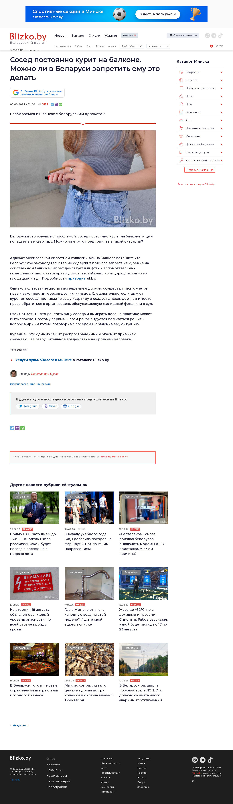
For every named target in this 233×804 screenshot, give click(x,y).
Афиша (112, 46)
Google (73, 406)
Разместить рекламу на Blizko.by (196, 184)
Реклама (53, 764)
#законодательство (22, 383)
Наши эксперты (58, 781)
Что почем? (108, 791)
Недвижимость (63, 46)
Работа (79, 46)
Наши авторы (56, 775)
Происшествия (110, 772)
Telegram (30, 406)
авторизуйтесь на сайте (114, 456)
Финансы (106, 758)
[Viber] (56, 104)
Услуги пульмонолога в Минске (43, 360)
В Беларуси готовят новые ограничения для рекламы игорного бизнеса (34, 690)
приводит (76, 278)
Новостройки (56, 787)
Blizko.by (197, 773)
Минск (141, 763)
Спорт (141, 782)
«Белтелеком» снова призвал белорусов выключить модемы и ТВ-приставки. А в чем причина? (142, 544)
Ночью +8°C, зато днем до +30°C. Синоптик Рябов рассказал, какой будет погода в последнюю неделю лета (33, 544)
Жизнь (105, 782)
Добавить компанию (183, 35)
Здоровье (143, 786)
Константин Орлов (44, 373)
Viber (53, 406)
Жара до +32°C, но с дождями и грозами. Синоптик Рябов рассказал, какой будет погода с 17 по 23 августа (143, 619)
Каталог (78, 35)
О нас (50, 758)
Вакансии (54, 770)
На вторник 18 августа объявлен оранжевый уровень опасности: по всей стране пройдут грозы (30, 619)
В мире (141, 777)
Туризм (100, 46)
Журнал (111, 35)
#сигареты (44, 383)
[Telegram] (52, 104)
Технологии (108, 786)
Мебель (128, 35)
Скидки (94, 35)
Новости (61, 35)
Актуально (16, 50)
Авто (89, 46)
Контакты (15, 779)
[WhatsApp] (60, 104)
